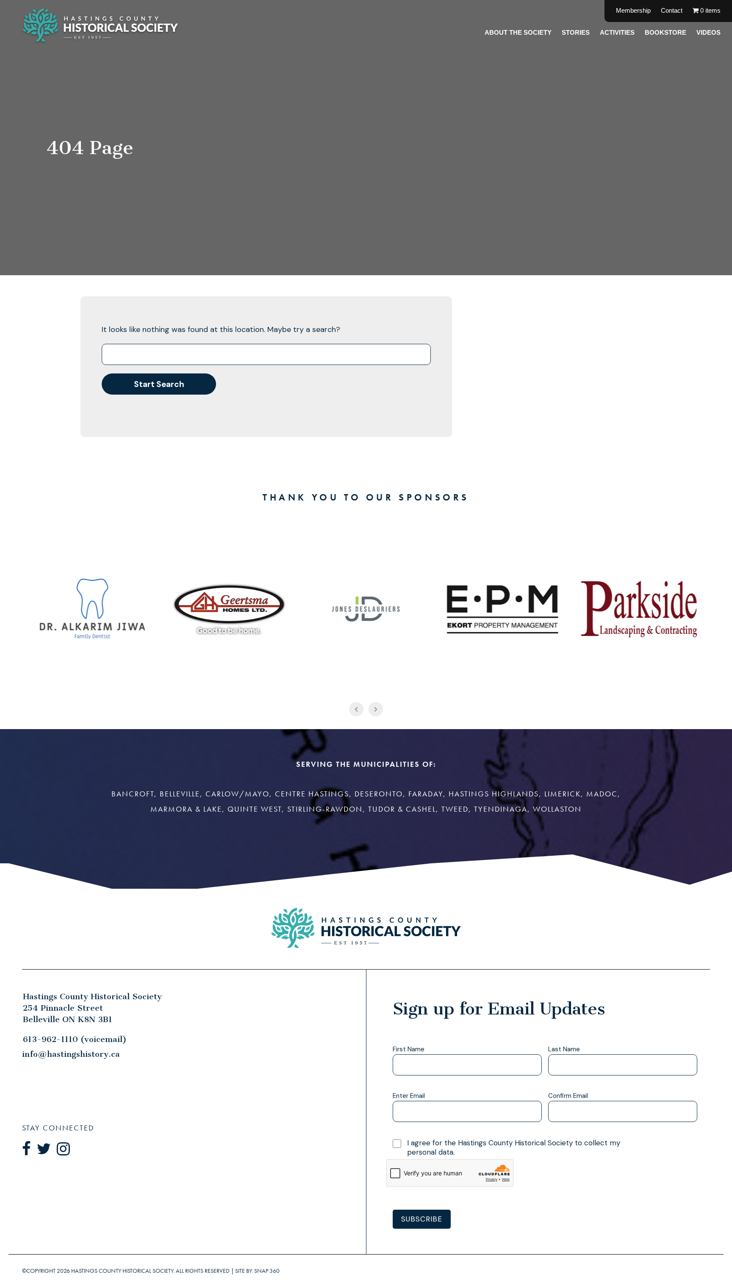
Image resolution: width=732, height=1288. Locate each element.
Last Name (564, 1049)
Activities (617, 32)
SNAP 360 (267, 1271)
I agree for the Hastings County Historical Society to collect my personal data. (513, 1147)
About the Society (518, 32)
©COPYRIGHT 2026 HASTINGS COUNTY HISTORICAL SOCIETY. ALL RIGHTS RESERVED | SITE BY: (151, 1270)
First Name (408, 1049)
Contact (671, 10)
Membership (633, 10)
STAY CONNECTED (58, 1128)
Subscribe (421, 1219)
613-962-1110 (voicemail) (75, 1039)
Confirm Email (568, 1096)
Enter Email (409, 1096)
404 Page (90, 147)
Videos (708, 32)
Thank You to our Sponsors (366, 497)
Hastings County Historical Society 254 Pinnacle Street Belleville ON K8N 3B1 (92, 1008)
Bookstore (665, 32)
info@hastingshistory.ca (71, 1054)
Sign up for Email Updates (498, 1008)
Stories (576, 32)
